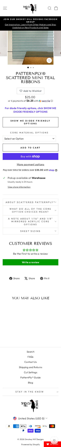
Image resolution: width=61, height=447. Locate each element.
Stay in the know (29, 391)
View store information (19, 187)
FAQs (30, 356)
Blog (30, 382)
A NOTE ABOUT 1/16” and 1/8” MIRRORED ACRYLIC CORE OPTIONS (30, 221)
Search (30, 351)
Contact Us (30, 361)
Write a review (30, 262)
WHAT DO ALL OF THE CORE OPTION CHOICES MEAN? (30, 210)
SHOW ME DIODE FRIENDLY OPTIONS (30, 122)
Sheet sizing (30, 231)
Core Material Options (29, 132)
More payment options (30, 164)
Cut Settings (30, 372)
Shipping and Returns (30, 367)
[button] (30, 100)
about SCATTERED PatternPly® (30, 202)
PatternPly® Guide (30, 377)
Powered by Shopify (30, 444)
